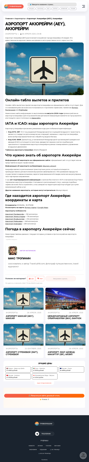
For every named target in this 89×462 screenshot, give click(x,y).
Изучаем (57, 445)
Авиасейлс (36, 118)
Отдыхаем (43, 449)
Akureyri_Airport (49, 166)
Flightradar (23, 110)
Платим (48, 445)
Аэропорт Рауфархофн (14, 214)
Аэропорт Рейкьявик (14, 221)
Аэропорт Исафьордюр (14, 219)
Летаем (40, 445)
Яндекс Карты (30, 207)
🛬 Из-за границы (44, 453)
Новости (32, 445)
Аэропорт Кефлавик (13, 224)
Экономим (33, 449)
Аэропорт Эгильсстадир (15, 216)
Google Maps (42, 207)
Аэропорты (19, 19)
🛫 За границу (55, 449)
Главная (9, 19)
